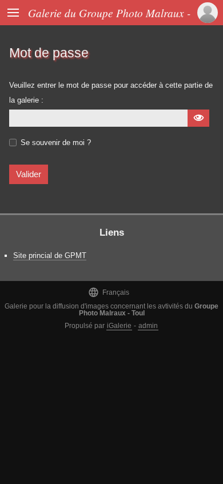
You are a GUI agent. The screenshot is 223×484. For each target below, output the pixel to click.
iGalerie (119, 325)
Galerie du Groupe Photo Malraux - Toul (120, 12)
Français (108, 292)
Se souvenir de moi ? (56, 142)
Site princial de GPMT (49, 255)
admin (148, 325)
